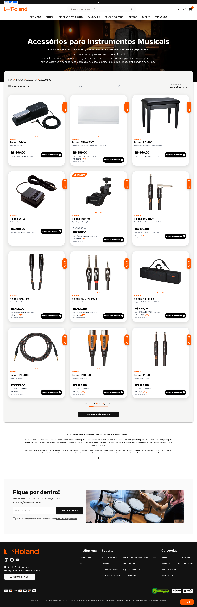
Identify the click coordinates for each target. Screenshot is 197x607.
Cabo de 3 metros (16, 378)
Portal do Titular (150, 558)
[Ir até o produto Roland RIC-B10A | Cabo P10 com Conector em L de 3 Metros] (160, 192)
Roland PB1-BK (143, 142)
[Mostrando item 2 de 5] (96, 212)
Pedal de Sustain (16, 145)
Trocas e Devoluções (110, 558)
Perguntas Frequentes (131, 569)
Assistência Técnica (110, 569)
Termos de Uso (128, 564)
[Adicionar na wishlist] (65, 104)
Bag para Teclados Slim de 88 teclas (147, 302)
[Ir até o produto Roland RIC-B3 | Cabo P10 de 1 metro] (160, 348)
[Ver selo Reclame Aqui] (160, 590)
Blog (81, 564)
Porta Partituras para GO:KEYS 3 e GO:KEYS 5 (89, 145)
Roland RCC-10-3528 (84, 298)
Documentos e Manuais (132, 558)
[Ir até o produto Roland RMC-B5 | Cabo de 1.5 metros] (36, 272)
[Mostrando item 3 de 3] (100, 136)
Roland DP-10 (18, 142)
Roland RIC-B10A (144, 218)
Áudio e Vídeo (184, 558)
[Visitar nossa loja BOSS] (11, 2)
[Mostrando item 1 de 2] (35, 136)
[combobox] (179, 87)
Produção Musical (168, 569)
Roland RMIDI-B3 (82, 375)
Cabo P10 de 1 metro (141, 378)
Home (11, 80)
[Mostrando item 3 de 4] (99, 368)
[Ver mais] (98, 457)
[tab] (35, 135)
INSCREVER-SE (70, 510)
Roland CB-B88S (144, 298)
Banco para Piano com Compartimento (148, 145)
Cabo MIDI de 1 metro (79, 378)
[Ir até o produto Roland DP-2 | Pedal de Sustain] (36, 192)
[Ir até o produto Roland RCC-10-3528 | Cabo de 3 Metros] (98, 272)
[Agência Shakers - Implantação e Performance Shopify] (176, 591)
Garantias (106, 564)
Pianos (164, 558)
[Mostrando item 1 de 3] (96, 136)
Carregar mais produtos (98, 414)
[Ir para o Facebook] (12, 560)
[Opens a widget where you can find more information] (187, 602)
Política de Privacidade (111, 575)
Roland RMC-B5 (19, 298)
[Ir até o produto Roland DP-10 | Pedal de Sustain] (36, 115)
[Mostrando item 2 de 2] (37, 136)
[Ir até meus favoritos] (184, 9)
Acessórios (32, 80)
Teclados (20, 80)
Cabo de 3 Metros (78, 302)
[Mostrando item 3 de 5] (98, 212)
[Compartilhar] (65, 110)
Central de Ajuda (21, 577)
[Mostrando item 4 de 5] (100, 212)
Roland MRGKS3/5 (83, 142)
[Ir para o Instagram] (6, 560)
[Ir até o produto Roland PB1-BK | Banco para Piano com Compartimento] (160, 115)
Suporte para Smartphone (81, 222)
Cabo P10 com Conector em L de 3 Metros (149, 222)
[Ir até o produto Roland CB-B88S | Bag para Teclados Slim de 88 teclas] (160, 272)
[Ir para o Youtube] (18, 560)
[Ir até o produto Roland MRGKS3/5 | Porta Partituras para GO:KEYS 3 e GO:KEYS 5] (98, 115)
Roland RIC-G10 (19, 375)
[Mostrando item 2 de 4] (97, 368)
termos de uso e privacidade (66, 519)
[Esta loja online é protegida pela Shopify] (188, 591)
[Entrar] (178, 9)
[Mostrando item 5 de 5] (101, 212)
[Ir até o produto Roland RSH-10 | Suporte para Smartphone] (98, 192)
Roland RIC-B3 (142, 375)
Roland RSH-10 (81, 218)
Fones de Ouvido (185, 564)
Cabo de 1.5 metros (17, 302)
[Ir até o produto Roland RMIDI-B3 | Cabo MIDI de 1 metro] (98, 348)
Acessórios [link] (45, 80)
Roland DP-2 (17, 218)
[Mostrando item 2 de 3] (98, 136)
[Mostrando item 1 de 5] (95, 212)
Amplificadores (167, 575)
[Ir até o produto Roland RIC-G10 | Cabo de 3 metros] (36, 348)
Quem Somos (85, 558)
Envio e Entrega (129, 575)
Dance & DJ (166, 564)
